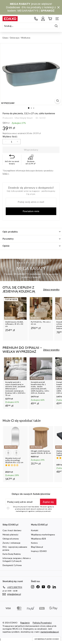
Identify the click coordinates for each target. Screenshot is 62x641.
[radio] (8, 453)
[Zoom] (57, 100)
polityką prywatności (43, 511)
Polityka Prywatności (42, 622)
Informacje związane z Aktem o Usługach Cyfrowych (17, 559)
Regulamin (25, 622)
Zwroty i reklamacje (11, 543)
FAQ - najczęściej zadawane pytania (15, 548)
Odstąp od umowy (11, 538)
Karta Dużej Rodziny (12, 554)
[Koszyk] (50, 18)
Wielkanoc (25, 38)
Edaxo (5, 38)
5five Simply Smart (23, 118)
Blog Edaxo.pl (37, 547)
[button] (12, 465)
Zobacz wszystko (51, 289)
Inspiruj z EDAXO (39, 551)
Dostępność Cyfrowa (12, 565)
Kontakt (34, 530)
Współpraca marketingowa (43, 534)
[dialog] (46, 639)
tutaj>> (6, 173)
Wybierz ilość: (10, 136)
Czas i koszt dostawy (12, 530)
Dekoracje (14, 38)
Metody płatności (10, 534)
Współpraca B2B (38, 538)
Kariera (34, 543)
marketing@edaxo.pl (49, 632)
